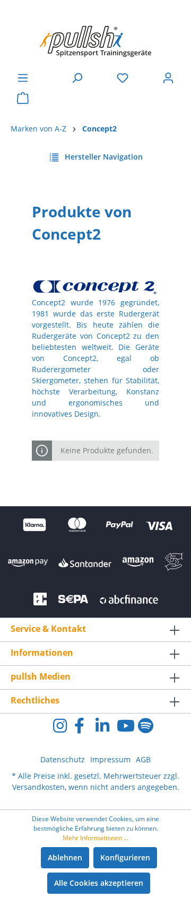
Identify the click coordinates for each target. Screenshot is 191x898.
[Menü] (23, 78)
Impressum (110, 759)
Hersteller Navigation (103, 157)
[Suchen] (77, 78)
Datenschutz (62, 759)
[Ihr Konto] (168, 78)
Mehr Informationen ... (95, 837)
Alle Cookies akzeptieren (98, 883)
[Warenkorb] (23, 98)
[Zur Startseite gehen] (95, 36)
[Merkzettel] (122, 78)
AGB (143, 759)
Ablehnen (65, 857)
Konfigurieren (125, 857)
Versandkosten (38, 787)
